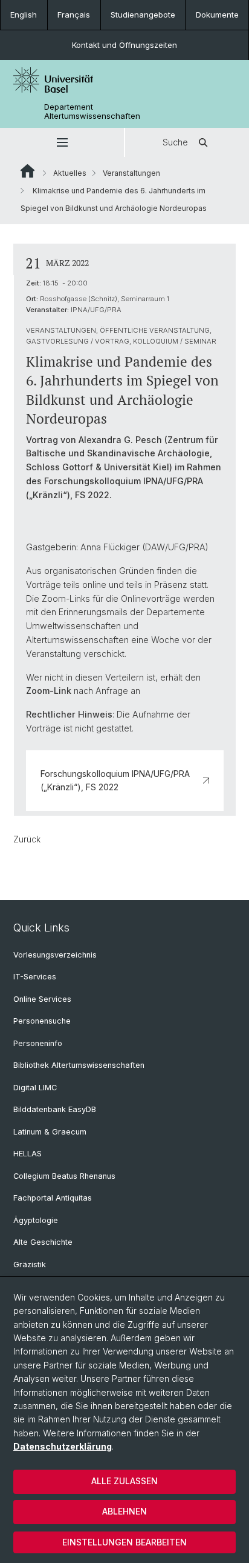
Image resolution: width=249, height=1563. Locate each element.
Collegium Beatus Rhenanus (64, 1176)
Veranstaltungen (131, 173)
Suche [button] (175, 142)
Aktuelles (69, 173)
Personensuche (42, 1020)
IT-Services (34, 976)
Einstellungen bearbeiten (124, 1542)
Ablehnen (124, 1511)
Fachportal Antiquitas (52, 1197)
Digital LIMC (35, 1087)
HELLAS (27, 1153)
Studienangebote (143, 14)
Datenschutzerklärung (62, 1446)
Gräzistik (29, 1264)
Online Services (42, 999)
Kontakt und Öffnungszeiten (124, 45)
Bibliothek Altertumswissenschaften (78, 1065)
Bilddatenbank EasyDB (54, 1109)
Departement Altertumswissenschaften (92, 111)
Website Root (27, 171)
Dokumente (217, 14)
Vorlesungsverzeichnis (55, 954)
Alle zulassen (124, 1481)
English (23, 14)
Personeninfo (37, 1043)
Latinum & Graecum (49, 1131)
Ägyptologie (35, 1220)
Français (73, 14)
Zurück (26, 839)
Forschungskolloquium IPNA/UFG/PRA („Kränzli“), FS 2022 (115, 780)
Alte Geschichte (43, 1242)
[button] (62, 142)
